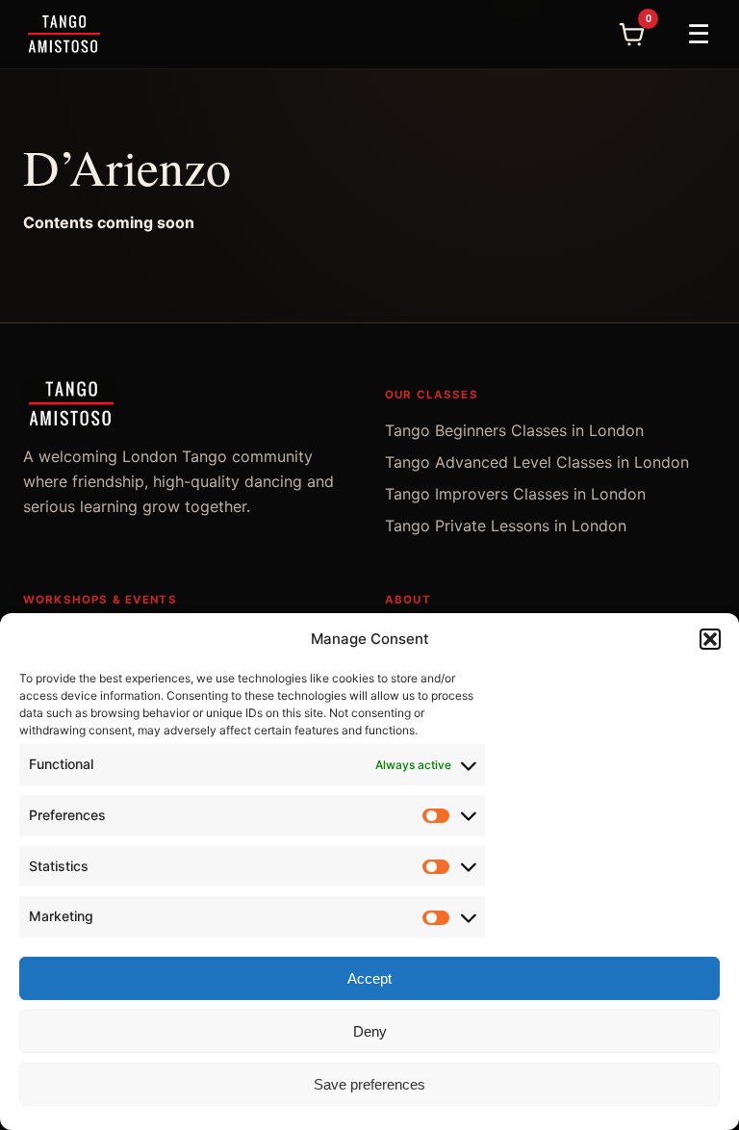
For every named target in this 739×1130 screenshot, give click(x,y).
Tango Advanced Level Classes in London (537, 462)
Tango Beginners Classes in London (514, 430)
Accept (369, 978)
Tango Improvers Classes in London (515, 493)
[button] (710, 639)
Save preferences (369, 1084)
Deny (370, 1031)
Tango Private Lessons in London (505, 525)
